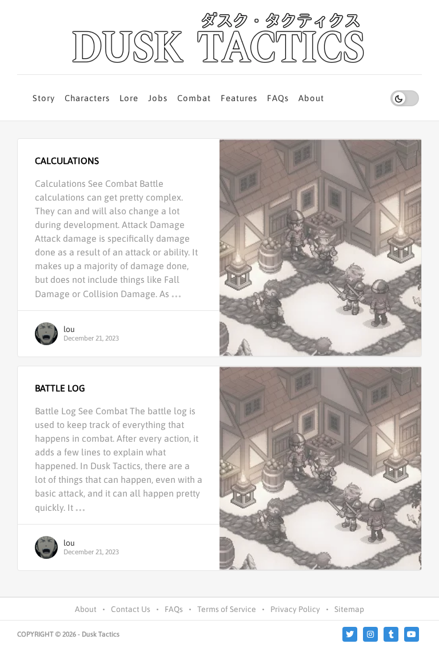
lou (69, 329)
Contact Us (130, 609)
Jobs (157, 98)
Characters (87, 98)
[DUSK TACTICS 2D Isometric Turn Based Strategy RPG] (219, 37)
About (311, 98)
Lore (128, 98)
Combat (194, 98)
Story (44, 98)
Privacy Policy (295, 609)
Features (239, 98)
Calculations (67, 160)
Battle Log (60, 388)
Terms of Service (226, 609)
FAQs (278, 98)
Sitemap (349, 609)
